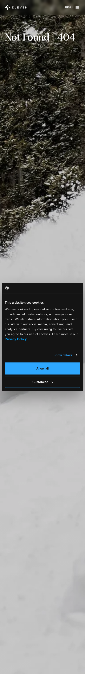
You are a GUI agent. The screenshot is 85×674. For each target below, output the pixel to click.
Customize (40, 382)
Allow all (42, 368)
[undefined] (16, 7)
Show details (62, 355)
